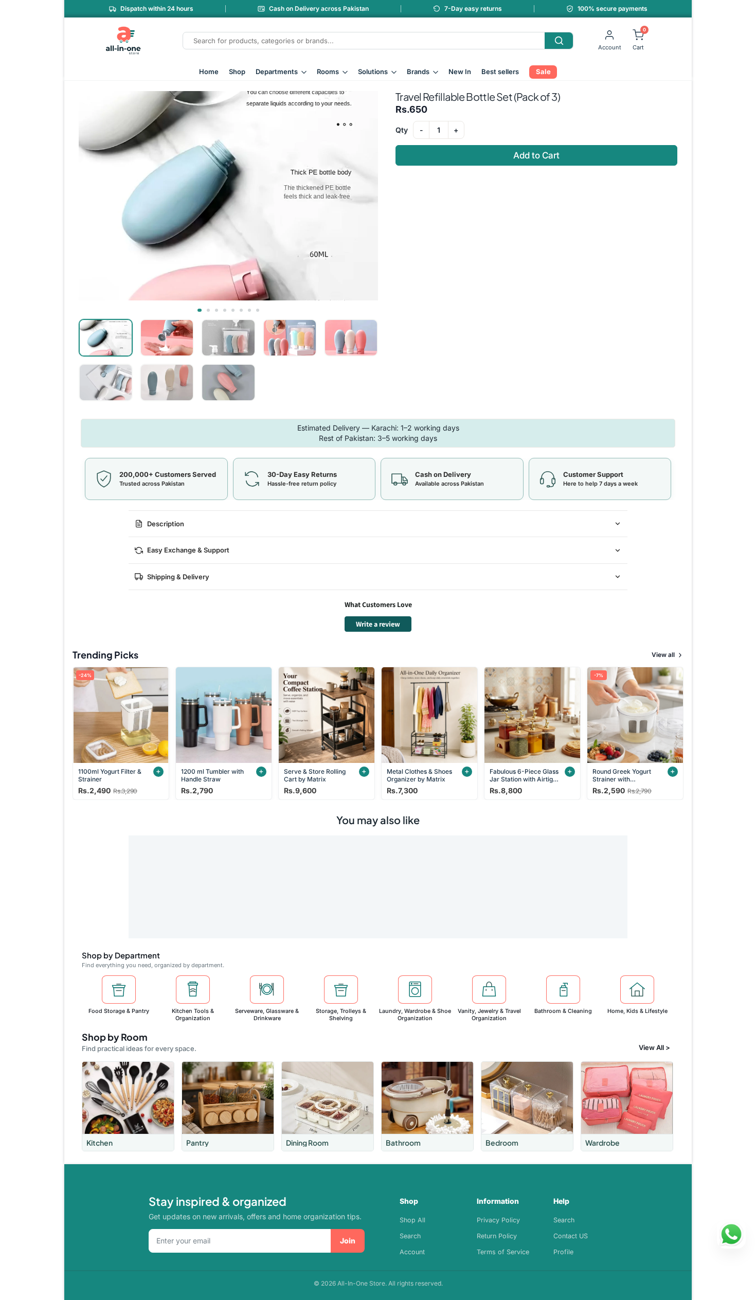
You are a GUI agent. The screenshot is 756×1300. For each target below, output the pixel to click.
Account (412, 1252)
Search (410, 1236)
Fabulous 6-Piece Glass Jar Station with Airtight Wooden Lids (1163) (524, 775)
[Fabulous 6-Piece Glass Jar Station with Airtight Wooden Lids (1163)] (532, 715)
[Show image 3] (216, 310)
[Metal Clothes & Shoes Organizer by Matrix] (429, 715)
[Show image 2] (208, 310)
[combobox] (364, 40)
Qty (401, 130)
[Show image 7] (249, 310)
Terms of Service (503, 1252)
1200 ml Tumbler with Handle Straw (212, 775)
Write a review (378, 624)
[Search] (559, 40)
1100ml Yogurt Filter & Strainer (109, 775)
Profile (563, 1252)
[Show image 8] (257, 310)
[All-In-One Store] (123, 41)
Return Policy (497, 1236)
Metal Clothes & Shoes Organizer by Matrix (419, 775)
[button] (228, 195)
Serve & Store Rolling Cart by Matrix (315, 775)
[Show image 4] (224, 310)
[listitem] (128, 1106)
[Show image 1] (199, 310)
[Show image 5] (233, 310)
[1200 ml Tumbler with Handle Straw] (224, 715)
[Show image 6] (241, 310)
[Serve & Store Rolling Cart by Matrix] (326, 715)
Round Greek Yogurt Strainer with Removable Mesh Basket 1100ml (621, 775)
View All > (654, 1047)
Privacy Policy (498, 1220)
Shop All (412, 1220)
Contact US (570, 1236)
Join (347, 1240)
